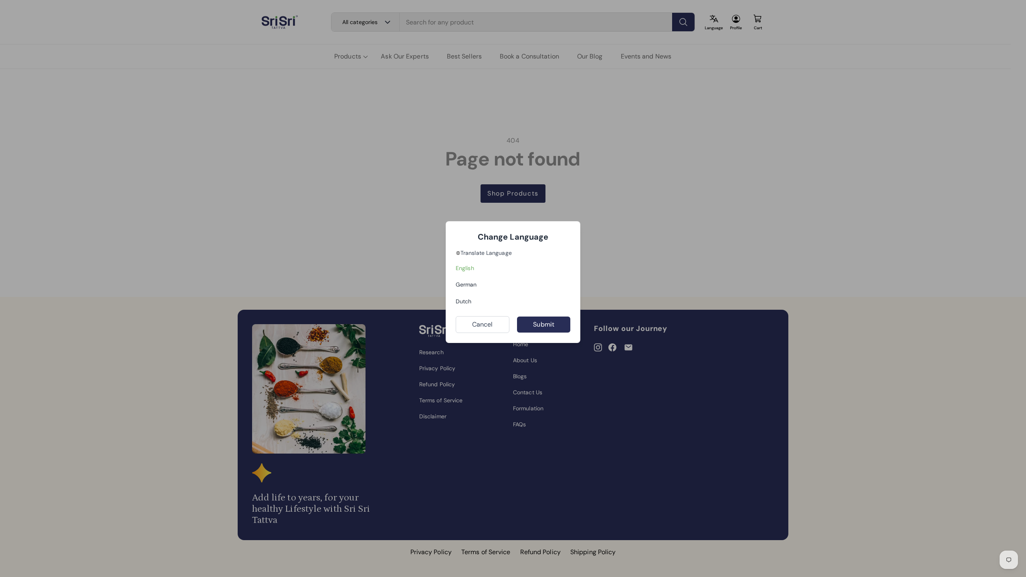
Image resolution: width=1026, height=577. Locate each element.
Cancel (482, 324)
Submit (543, 324)
